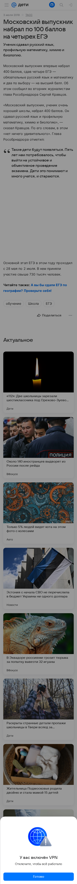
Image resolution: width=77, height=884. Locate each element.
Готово (38, 876)
